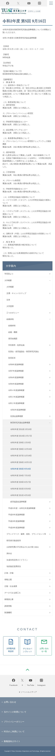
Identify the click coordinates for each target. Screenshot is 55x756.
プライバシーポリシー (14, 722)
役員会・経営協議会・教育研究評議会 (23, 351)
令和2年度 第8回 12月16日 (21, 449)
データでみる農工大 (12, 593)
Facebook (7, 3)
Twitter (18, 3)
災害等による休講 (34, 11)
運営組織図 (12, 339)
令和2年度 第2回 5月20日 (20, 489)
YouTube (29, 3)
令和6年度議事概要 (16, 377)
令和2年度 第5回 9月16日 (20, 469)
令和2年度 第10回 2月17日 (21, 436)
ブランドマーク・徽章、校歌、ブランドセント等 (26, 534)
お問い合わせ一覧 (44, 649)
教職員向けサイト (12, 741)
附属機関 (8, 612)
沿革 (8, 300)
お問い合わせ (10, 702)
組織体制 (10, 319)
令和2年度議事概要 (18, 410)
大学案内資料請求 (10, 649)
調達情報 (8, 606)
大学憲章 (10, 306)
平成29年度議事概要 (16, 521)
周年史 (9, 553)
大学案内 (11, 265)
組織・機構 (12, 332)
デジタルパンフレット (27, 650)
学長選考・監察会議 (16, 345)
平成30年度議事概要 (16, 515)
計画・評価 (8, 573)
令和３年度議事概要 (16, 397)
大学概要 (8, 280)
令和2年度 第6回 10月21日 (21, 462)
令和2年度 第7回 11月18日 (21, 456)
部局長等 (11, 358)
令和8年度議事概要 (16, 364)
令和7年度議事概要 (16, 371)
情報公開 (8, 580)
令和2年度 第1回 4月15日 (20, 495)
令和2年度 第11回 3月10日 (21, 429)
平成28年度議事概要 (16, 528)
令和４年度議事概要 (16, 390)
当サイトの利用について (15, 712)
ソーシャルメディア (29, 692)
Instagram (41, 685)
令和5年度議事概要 (16, 384)
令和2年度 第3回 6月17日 (20, 482)
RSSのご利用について (14, 731)
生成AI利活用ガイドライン (17, 560)
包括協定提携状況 (14, 566)
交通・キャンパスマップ (16, 293)
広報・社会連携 (10, 586)
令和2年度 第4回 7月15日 (20, 475)
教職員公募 (8, 599)
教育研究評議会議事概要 (20, 423)
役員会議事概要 (16, 416)
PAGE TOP (27, 669)
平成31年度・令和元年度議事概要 (21, 508)
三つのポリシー (13, 313)
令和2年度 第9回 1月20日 (20, 442)
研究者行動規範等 (14, 541)
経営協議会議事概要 (18, 502)
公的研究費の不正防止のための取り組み (23, 547)
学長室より (8, 274)
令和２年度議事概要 (16, 403)
